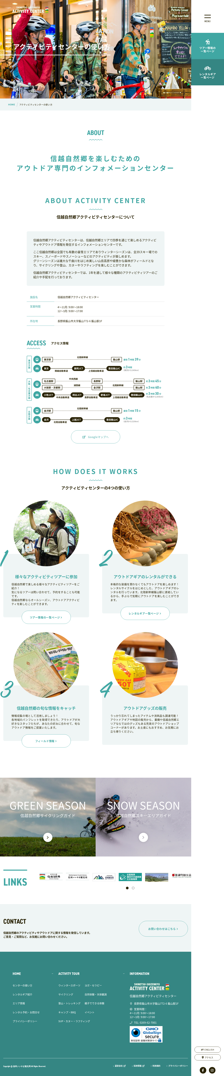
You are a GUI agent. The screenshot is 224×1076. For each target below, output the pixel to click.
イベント (89, 1012)
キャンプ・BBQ (67, 1012)
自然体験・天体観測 (96, 994)
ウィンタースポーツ (69, 985)
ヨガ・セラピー (93, 985)
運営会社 (119, 1066)
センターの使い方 (22, 985)
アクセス (209, 1057)
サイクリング (65, 994)
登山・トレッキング (69, 1003)
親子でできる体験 (94, 1003)
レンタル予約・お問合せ (26, 1012)
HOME (17, 973)
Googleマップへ (98, 437)
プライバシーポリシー (25, 1021)
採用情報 (138, 1066)
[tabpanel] (51, 876)
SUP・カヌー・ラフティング (74, 1021)
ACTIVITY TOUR (69, 973)
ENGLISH (209, 1049)
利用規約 (156, 1066)
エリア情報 (19, 1003)
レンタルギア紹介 (22, 994)
